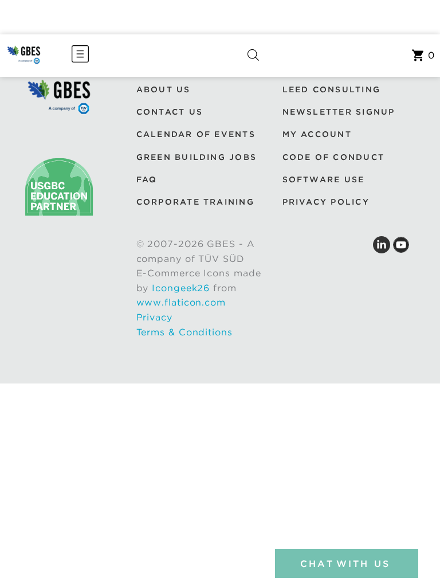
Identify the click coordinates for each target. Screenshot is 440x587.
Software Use (323, 179)
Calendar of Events (196, 134)
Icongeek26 (181, 288)
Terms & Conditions (184, 332)
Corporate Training (195, 201)
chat (345, 563)
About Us (163, 89)
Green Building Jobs (196, 157)
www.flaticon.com (181, 302)
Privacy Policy (326, 201)
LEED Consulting (331, 89)
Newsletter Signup (338, 111)
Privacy (154, 317)
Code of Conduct (333, 157)
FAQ (147, 179)
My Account (317, 134)
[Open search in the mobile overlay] (253, 55)
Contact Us (169, 111)
